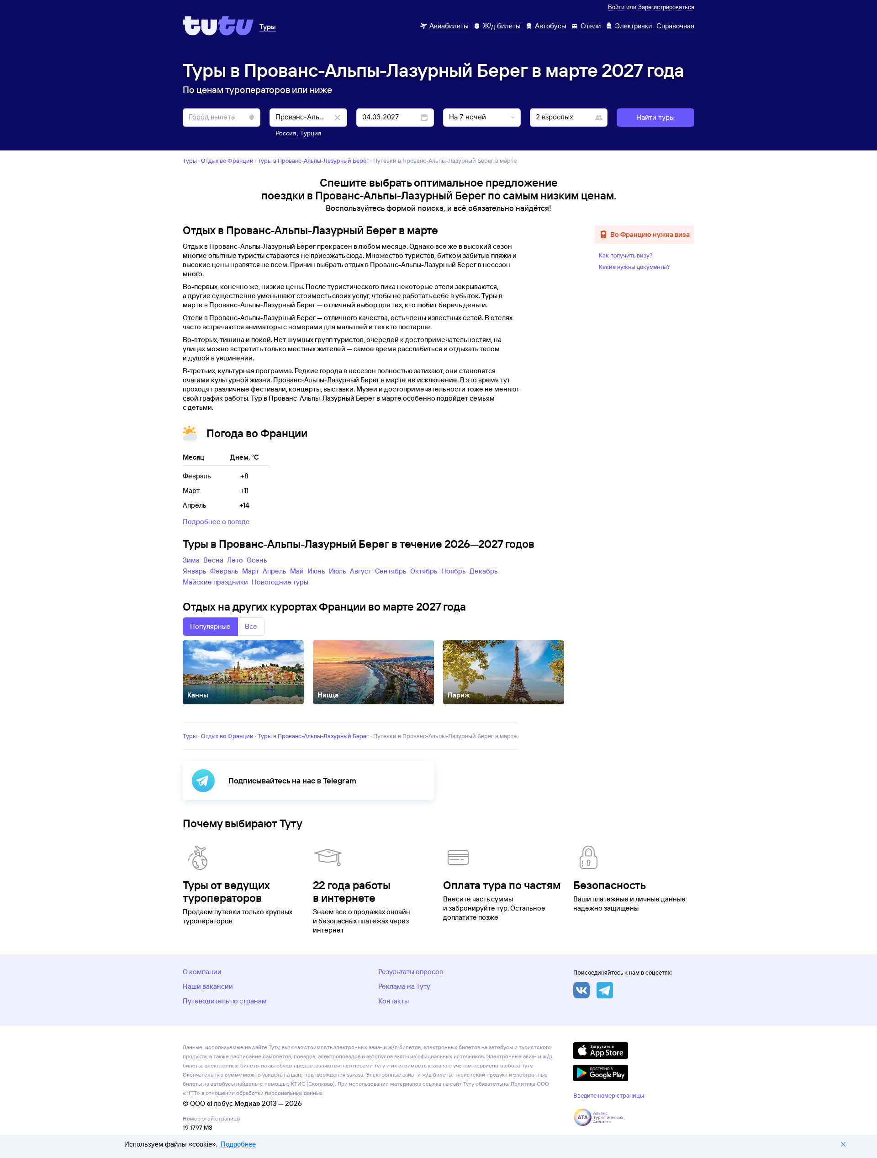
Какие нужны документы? (634, 266)
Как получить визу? (626, 255)
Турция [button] (311, 133)
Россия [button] (285, 133)
